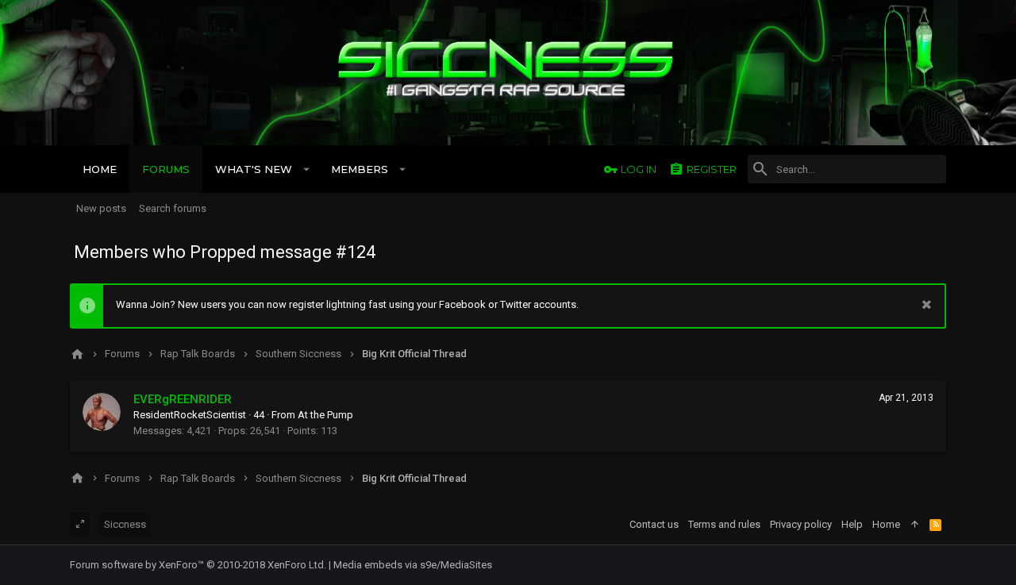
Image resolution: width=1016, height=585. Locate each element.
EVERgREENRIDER (182, 399)
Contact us (654, 524)
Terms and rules (724, 524)
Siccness (125, 524)
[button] (306, 169)
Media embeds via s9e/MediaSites (412, 565)
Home (886, 524)
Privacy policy (801, 524)
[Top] (915, 525)
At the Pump (325, 415)
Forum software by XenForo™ (198, 565)
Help (852, 524)
